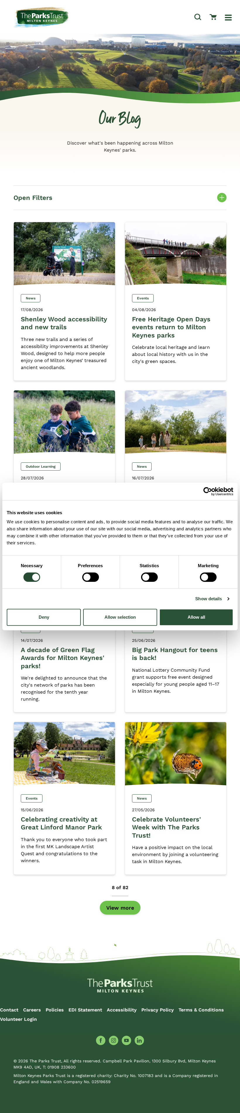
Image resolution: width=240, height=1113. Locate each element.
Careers (32, 1010)
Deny (44, 617)
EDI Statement (85, 1010)
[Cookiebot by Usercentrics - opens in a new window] (207, 491)
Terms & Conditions (201, 1010)
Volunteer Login (18, 1019)
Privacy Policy (157, 1010)
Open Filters (120, 199)
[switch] (90, 577)
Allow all (196, 617)
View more (120, 908)
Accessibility (122, 1010)
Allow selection (120, 617)
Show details (208, 598)
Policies (55, 1010)
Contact (9, 1010)
